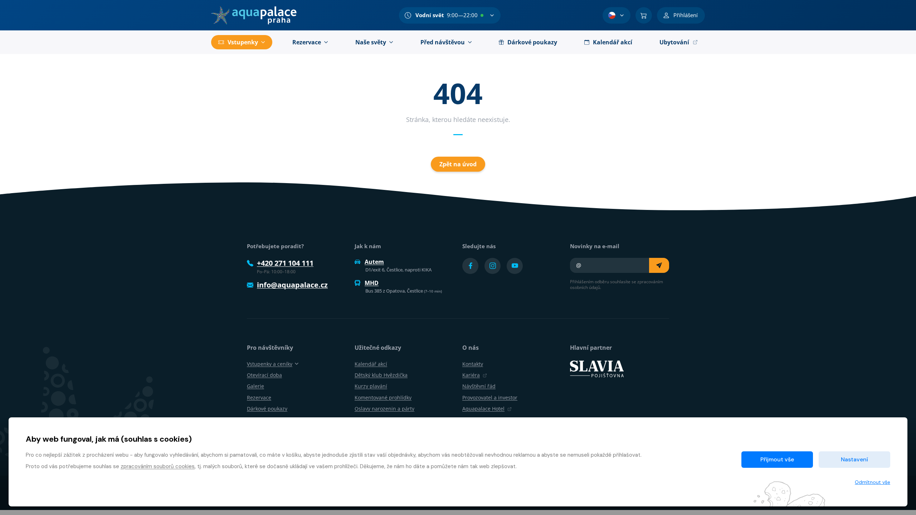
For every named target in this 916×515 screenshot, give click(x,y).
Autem (374, 262)
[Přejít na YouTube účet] (515, 266)
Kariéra (471, 375)
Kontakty (472, 363)
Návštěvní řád (479, 386)
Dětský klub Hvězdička (381, 375)
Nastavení (854, 459)
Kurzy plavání (371, 386)
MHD (372, 283)
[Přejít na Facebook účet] (470, 266)
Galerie (255, 386)
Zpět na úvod (458, 164)
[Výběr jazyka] (616, 15)
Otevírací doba (264, 375)
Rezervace (259, 397)
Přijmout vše (777, 459)
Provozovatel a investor (489, 397)
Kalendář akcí (371, 363)
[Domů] (254, 15)
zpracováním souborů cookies (158, 466)
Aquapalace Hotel (483, 408)
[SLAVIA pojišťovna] (597, 368)
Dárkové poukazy (267, 408)
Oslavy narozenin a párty (384, 408)
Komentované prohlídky (383, 397)
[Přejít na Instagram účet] (492, 266)
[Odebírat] (659, 265)
